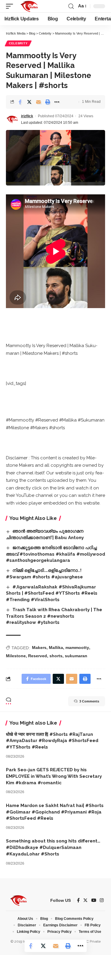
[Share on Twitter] (29, 102)
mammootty (77, 647)
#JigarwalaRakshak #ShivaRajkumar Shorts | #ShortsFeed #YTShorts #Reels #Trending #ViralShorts (51, 593)
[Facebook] (78, 900)
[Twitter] (85, 900)
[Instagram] (101, 900)
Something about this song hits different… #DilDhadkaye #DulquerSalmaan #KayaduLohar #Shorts (53, 847)
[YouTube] (94, 900)
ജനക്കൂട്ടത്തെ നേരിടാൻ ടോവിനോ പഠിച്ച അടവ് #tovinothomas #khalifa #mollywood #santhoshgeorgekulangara (55, 554)
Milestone (16, 655)
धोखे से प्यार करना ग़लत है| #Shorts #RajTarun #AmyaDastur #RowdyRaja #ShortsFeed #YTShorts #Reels (52, 741)
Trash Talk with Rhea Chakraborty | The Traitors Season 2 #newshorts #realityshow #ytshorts (54, 616)
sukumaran (76, 655)
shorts (55, 655)
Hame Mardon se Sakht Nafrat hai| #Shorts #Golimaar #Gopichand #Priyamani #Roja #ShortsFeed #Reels (55, 812)
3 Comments (89, 701)
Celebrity (18, 43)
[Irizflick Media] (29, 6)
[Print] (48, 102)
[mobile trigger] (11, 6)
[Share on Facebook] (20, 102)
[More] (57, 102)
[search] (71, 6)
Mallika (56, 647)
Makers (39, 647)
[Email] (38, 102)
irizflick (27, 116)
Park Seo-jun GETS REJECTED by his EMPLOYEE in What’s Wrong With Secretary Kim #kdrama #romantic (54, 776)
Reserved (37, 655)
